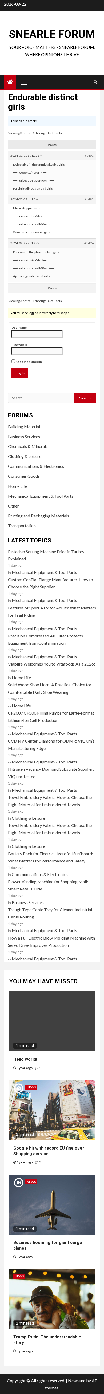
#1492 (89, 155)
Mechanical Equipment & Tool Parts (40, 495)
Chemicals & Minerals (28, 446)
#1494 (89, 243)
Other (13, 505)
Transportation (22, 525)
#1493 (89, 199)
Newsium (76, 1380)
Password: (19, 345)
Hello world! (25, 1059)
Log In (20, 373)
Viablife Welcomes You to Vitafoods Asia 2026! (51, 663)
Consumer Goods (24, 475)
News (31, 1087)
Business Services (24, 436)
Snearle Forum (52, 34)
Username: (19, 328)
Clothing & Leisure (24, 456)
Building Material (24, 426)
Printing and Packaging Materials (38, 515)
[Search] (95, 82)
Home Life (17, 486)
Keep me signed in (28, 362)
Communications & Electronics (36, 466)
